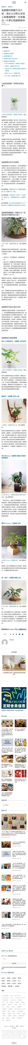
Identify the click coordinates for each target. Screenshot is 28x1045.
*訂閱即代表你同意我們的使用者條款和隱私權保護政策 (14, 968)
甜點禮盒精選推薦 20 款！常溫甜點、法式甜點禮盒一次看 (7, 766)
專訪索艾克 (10, 1004)
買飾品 (8, 978)
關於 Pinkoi (12, 1026)
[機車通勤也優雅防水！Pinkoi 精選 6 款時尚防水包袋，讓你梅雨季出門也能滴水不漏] (6, 936)
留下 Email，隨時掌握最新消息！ (10, 956)
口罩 (3, 1002)
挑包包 (3, 978)
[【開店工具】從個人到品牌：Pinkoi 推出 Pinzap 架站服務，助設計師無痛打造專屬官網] (7, 742)
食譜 (3, 1020)
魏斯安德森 (8, 1020)
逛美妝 (8, 983)
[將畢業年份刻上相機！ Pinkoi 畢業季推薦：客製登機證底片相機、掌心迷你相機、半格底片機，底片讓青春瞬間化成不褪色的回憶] (6, 901)
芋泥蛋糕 (4, 1015)
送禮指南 (4, 986)
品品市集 (11, 1002)
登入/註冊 (14, 1028)
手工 (3, 1006)
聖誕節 (24, 1013)
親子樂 (14, 983)
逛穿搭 (14, 978)
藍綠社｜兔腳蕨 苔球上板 (10, 396)
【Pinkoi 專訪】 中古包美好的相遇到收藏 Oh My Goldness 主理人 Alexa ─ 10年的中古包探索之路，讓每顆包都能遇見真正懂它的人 (7, 733)
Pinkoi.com (6, 1026)
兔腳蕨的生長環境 (8, 53)
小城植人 (15, 1004)
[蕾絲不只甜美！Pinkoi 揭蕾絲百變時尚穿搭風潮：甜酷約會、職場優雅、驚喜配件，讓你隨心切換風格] (6, 915)
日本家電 (7, 1006)
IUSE (11, 995)
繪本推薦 (9, 1013)
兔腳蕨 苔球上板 (14, 66)
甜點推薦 (4, 1011)
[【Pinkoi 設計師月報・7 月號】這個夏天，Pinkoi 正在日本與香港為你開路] (6, 878)
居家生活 (10, 6)
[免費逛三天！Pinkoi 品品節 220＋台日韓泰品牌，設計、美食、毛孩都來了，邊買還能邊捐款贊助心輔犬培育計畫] (6, 888)
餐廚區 (8, 980)
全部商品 (17, 986)
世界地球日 (20, 1000)
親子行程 (14, 1015)
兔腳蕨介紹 (7, 51)
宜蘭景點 (4, 1004)
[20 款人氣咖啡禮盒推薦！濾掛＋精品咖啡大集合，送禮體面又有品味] (7, 787)
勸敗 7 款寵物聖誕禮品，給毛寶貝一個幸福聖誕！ (7, 780)
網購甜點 (4, 1013)
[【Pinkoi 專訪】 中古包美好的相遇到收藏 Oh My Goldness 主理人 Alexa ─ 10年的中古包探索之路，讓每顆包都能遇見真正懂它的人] (7, 723)
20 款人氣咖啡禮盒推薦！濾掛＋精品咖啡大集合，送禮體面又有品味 (7, 794)
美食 (14, 1013)
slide (12, 997)
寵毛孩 (19, 983)
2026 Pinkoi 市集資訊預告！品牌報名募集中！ (20, 730)
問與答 (17, 1026)
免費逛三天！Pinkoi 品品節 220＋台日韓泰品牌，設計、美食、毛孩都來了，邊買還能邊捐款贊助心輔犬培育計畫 (19, 888)
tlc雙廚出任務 (5, 1000)
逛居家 (3, 980)
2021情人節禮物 (5, 995)
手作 (24, 1004)
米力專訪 (13, 1011)
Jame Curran (17, 995)
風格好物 (4, 6)
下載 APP (22, 1026)
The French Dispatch (19, 997)
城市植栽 (17, 1002)
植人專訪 (13, 1006)
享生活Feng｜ (9, 68)
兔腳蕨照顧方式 (8, 56)
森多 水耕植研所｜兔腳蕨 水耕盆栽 (14, 63)
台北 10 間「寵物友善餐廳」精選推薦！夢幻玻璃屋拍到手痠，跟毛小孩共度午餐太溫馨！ (20, 750)
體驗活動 (10, 986)
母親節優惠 (19, 1006)
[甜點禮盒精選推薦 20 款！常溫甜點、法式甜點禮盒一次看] (7, 759)
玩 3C (19, 980)
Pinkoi (4, 22)
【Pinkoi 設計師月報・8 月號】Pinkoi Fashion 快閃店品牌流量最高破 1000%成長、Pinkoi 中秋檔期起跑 (18, 866)
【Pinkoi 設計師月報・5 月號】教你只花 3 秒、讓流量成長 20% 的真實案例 (14, 925)
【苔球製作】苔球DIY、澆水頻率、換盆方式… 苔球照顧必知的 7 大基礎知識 (14, 197)
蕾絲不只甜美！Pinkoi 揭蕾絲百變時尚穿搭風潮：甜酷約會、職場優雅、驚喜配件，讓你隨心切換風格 (19, 915)
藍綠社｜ (7, 66)
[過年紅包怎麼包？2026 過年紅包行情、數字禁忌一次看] (20, 773)
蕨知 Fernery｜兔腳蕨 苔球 (12, 73)
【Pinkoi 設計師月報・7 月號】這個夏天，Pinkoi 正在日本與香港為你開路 (19, 877)
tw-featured (13, 1000)
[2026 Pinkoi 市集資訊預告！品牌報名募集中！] (20, 723)
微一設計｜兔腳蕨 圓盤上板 (12, 75)
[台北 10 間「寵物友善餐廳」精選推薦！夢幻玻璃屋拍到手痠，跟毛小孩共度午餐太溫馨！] (20, 742)
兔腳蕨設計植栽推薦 (9, 61)
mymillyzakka (5, 997)
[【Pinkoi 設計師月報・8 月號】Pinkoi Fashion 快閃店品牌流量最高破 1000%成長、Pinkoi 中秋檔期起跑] (6, 866)
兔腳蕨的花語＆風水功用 (10, 58)
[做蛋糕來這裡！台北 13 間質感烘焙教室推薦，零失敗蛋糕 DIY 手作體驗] (20, 759)
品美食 (3, 983)
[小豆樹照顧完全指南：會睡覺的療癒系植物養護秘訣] (14, 663)
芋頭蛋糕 (9, 1015)
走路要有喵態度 (21, 1015)
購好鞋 (19, 978)
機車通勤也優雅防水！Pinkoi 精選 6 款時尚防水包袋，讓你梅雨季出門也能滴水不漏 (19, 935)
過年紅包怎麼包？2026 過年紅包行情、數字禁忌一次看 (20, 781)
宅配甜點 (22, 1002)
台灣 (7, 1002)
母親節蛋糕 (11, 1009)
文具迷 (14, 980)
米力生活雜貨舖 (20, 1011)
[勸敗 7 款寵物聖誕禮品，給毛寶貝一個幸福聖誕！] (7, 773)
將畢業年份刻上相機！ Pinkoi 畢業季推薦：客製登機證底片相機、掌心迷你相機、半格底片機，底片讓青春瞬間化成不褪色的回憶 (19, 902)
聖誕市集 (18, 1013)
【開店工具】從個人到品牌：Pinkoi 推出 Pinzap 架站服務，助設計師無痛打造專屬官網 (7, 750)
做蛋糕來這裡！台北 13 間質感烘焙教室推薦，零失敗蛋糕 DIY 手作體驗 (20, 766)
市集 (20, 1004)
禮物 (8, 1011)
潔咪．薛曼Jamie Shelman (20, 1009)
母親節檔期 (4, 1009)
